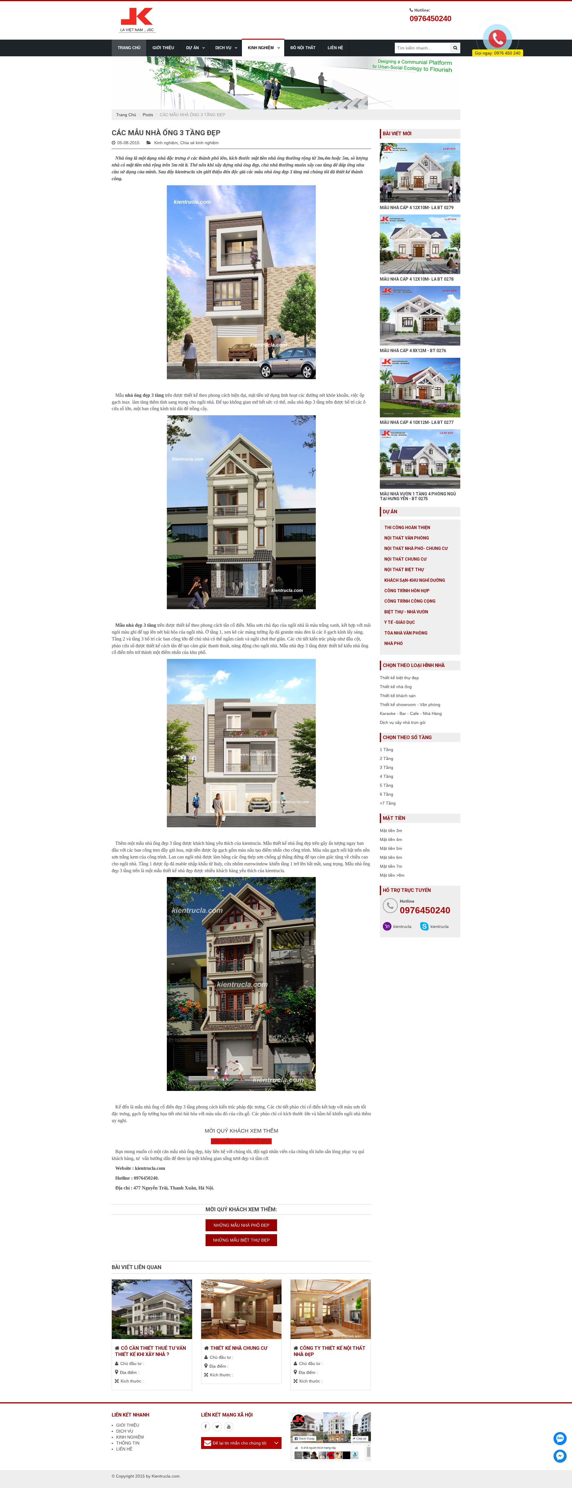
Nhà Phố (393, 643)
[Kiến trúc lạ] (205, 1426)
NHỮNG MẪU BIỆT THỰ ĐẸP (241, 1240)
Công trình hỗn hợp (407, 590)
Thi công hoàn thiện (407, 527)
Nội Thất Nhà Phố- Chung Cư (416, 548)
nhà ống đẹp (246, 164)
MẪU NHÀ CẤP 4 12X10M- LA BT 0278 (416, 279)
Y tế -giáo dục (399, 622)
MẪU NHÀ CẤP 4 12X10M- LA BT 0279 (416, 207)
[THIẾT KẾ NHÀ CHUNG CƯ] (241, 1309)
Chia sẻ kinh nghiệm (199, 142)
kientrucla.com (150, 1168)
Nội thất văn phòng (406, 538)
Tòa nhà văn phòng (406, 633)
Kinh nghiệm (166, 142)
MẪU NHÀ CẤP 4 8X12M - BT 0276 (413, 350)
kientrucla (402, 926)
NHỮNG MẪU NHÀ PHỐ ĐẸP (241, 1225)
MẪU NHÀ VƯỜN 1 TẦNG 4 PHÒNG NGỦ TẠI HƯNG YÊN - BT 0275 (418, 496)
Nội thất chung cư (405, 559)
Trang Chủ (126, 114)
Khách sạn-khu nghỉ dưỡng (414, 580)
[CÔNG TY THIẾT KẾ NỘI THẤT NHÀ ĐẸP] (330, 1309)
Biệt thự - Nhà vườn (406, 611)
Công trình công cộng (410, 601)
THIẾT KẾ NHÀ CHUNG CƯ (238, 1348)
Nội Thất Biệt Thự (404, 569)
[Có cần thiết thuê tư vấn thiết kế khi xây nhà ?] (152, 1309)
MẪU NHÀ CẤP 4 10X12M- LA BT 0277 (416, 422)
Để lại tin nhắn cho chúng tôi (239, 1443)
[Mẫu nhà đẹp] (228, 1426)
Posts (148, 114)
